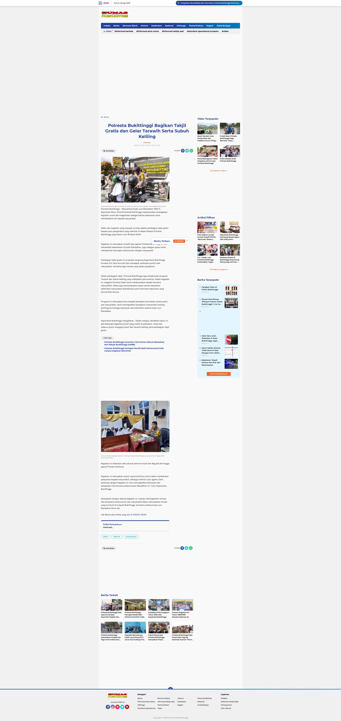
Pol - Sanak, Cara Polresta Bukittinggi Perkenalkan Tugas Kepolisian (205, 259)
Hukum (144, 25)
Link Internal (226, 708)
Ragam (210, 25)
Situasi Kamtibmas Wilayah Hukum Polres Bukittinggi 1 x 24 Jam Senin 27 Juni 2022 (212, 301)
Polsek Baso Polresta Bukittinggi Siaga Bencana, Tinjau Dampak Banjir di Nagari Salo (230, 138)
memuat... (108, 527)
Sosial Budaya (223, 25)
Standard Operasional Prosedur (203, 31)
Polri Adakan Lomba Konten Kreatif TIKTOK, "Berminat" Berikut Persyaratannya (206, 237)
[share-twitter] (187, 151)
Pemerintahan (196, 25)
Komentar (110, 151)
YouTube (129, 710)
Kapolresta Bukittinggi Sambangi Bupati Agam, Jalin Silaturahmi (230, 237)
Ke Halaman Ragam (218, 269)
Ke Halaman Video (218, 171)
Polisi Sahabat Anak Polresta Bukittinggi (228, 160)
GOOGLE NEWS (139, 514)
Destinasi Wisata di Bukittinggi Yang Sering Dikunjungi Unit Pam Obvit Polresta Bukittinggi (229, 259)
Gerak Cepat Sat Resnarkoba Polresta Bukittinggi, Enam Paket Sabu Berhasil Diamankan (210, 3)
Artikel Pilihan (206, 217)
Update (180, 241)
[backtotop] (170, 689)
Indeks (107, 25)
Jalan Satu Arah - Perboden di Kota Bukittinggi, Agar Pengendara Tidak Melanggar (210, 338)
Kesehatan (156, 25)
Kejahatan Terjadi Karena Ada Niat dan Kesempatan (211, 362)
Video (108, 31)
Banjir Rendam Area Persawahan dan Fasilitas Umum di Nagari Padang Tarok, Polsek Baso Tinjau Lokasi (207, 138)
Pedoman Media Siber (230, 702)
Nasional (169, 25)
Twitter (123, 710)
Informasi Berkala (124, 31)
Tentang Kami (226, 705)
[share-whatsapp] (191, 151)
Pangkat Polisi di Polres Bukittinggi (210, 288)
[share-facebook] (183, 151)
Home (106, 3)
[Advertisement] (191, 14)
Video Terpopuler (208, 118)
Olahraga (181, 25)
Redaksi (224, 698)
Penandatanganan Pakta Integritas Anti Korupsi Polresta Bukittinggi (207, 161)
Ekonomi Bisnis (130, 25)
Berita (116, 25)
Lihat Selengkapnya (218, 374)
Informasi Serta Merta (148, 31)
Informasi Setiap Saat (173, 31)
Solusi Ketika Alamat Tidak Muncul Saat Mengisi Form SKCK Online (211, 350)
